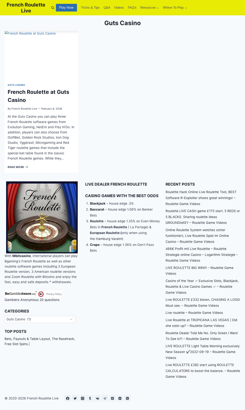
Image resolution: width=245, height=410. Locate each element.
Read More (18, 167)
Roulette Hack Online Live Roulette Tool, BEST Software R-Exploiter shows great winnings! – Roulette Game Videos (201, 198)
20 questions (50, 300)
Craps (95, 245)
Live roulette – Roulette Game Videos (194, 313)
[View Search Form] (52, 7)
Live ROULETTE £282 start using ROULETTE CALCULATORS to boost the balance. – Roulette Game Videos (203, 371)
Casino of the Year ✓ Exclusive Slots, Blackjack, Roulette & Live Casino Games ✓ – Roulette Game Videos (202, 286)
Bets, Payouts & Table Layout (27, 339)
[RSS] (127, 398)
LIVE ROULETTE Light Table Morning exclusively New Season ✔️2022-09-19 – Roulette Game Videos (203, 352)
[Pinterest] (112, 398)
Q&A (107, 7)
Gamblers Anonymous (22, 300)
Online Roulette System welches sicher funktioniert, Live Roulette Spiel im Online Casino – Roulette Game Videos (197, 236)
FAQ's (132, 7)
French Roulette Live (24, 108)
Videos (119, 7)
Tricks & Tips (90, 7)
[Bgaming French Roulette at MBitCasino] (42, 217)
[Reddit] (120, 398)
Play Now (66, 7)
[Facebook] (67, 398)
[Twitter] (75, 398)
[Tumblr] (90, 398)
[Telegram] (105, 398)
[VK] (97, 398)
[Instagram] (82, 398)
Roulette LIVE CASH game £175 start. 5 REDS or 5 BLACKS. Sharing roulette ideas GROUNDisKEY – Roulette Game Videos (203, 217)
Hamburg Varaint (109, 239)
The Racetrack (63, 339)
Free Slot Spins (16, 344)
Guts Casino (16, 84)
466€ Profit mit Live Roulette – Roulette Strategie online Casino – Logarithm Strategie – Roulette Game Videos (202, 254)
